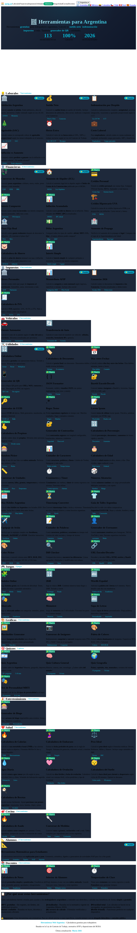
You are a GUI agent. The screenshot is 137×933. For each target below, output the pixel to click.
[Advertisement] (68, 69)
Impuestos (32, 4)
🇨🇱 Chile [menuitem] (114, 5)
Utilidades (39, 4)
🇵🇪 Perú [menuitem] (122, 5)
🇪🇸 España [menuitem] (131, 5)
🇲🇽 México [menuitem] (93, 5)
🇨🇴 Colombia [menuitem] (104, 5)
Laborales (16, 4)
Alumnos (48, 4)
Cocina (65, 4)
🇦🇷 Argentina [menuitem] (82, 5)
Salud (60, 4)
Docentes (71, 4)
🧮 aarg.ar (6, 3)
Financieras (24, 4)
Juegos (56, 4)
